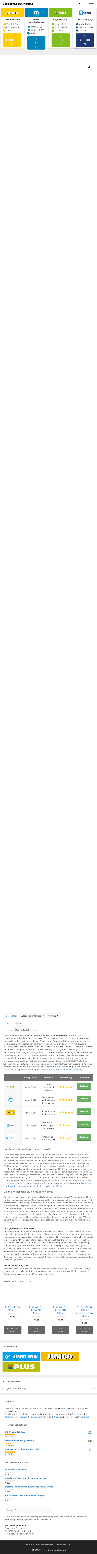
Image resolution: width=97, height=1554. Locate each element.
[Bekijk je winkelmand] (79, 4)
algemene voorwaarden (16, 1417)
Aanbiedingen (32, 1544)
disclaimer (36, 1417)
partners (85, 1417)
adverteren (78, 1414)
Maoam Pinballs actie (58, 1186)
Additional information (32, 1016)
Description (11, 1016)
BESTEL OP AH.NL (12, 1330)
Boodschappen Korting (18, 3)
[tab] (11, 1015)
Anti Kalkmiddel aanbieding (69, 1069)
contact (64, 1408)
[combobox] (48, 1388)
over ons (17, 1411)
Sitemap (58, 1417)
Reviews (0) (53, 1016)
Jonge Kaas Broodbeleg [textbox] (48, 1388)
